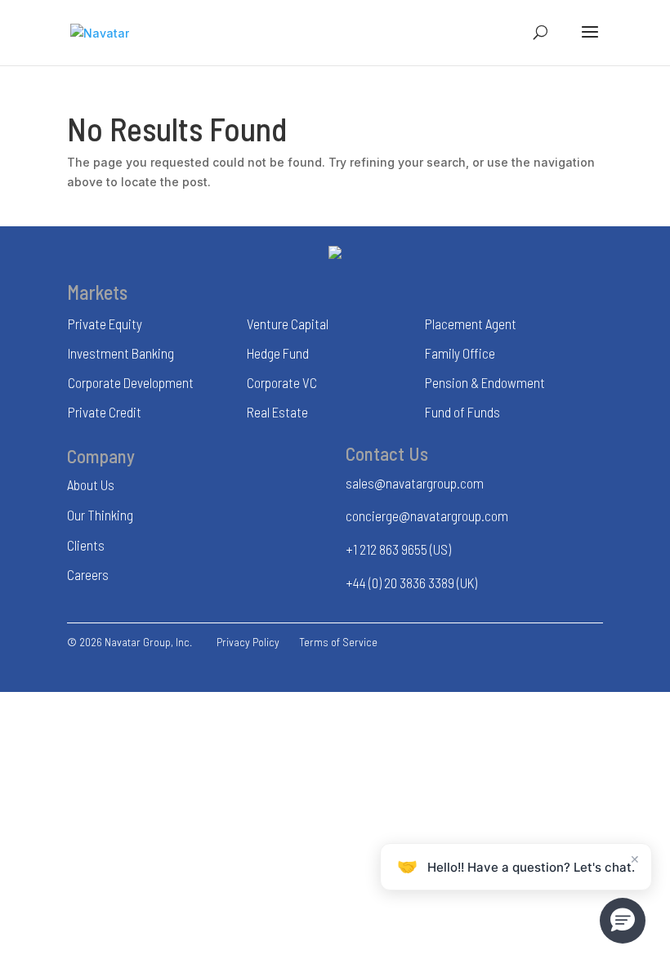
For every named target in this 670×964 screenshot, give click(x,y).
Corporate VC (282, 382)
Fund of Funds (462, 412)
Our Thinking (100, 515)
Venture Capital (287, 323)
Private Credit (104, 412)
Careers (88, 574)
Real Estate (277, 412)
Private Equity (105, 323)
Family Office (460, 353)
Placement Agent (470, 323)
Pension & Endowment (485, 382)
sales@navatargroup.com (415, 483)
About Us (90, 484)
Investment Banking (121, 353)
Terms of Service (338, 642)
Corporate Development (131, 382)
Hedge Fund (278, 353)
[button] (622, 921)
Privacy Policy (248, 642)
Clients (86, 545)
